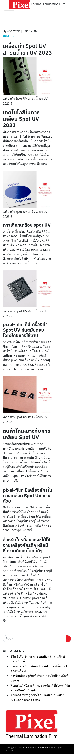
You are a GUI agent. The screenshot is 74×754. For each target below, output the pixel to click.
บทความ (8, 35)
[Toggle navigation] (9, 14)
